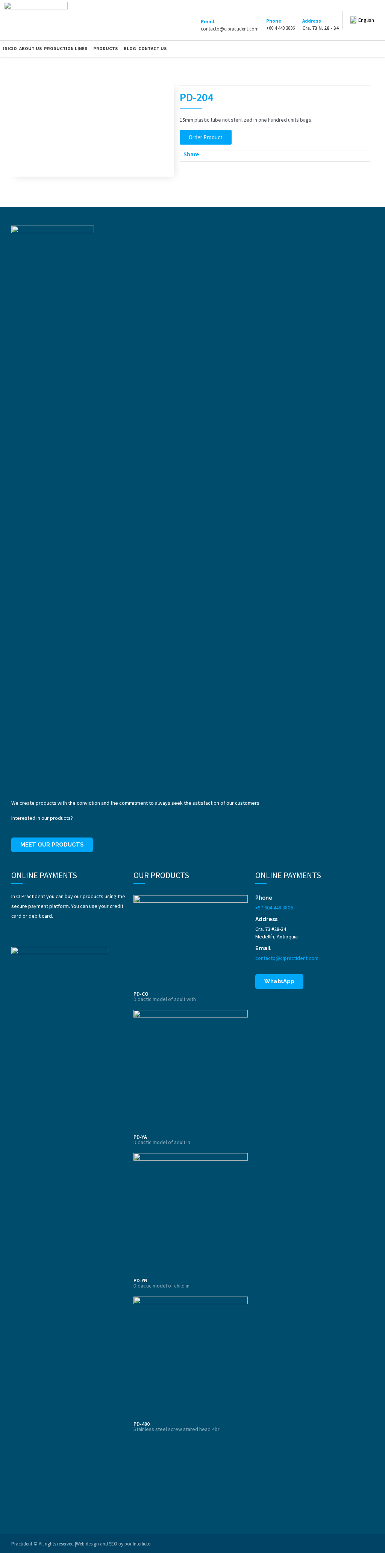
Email (207, 21)
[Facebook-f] (348, 48)
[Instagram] (368, 48)
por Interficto (137, 1544)
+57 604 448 (268, 907)
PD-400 (141, 1423)
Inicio (10, 48)
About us (30, 48)
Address (311, 21)
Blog (130, 48)
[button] (206, 137)
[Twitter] (358, 48)
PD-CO (141, 993)
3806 (287, 907)
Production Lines (65, 48)
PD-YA (140, 1136)
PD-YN (140, 1280)
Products (105, 48)
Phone (273, 21)
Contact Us (152, 48)
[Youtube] (379, 48)
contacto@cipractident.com (286, 958)
